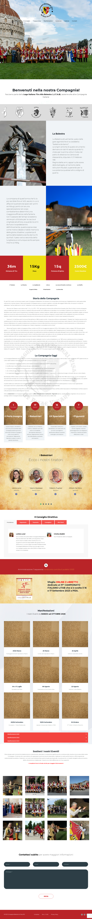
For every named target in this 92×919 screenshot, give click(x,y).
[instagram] (85, 914)
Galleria (66, 21)
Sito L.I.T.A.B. (45, 914)
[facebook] (82, 914)
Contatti (74, 21)
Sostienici (58, 21)
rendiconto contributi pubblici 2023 (59, 569)
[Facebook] (16, 494)
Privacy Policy (54, 914)
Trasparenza (37, 21)
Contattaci (36, 914)
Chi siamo (17, 21)
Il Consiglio (26, 21)
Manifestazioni (48, 21)
